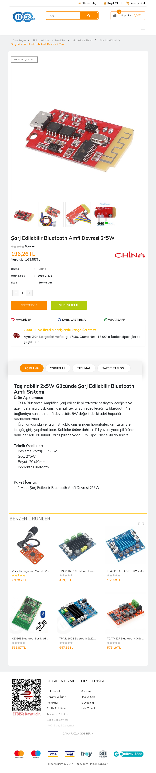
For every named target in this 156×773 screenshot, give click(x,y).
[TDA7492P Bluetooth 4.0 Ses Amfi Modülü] (125, 613)
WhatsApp (116, 319)
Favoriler (23, 319)
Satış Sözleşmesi (57, 719)
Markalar (86, 691)
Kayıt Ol (112, 3)
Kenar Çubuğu (25, 59)
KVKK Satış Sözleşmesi (61, 725)
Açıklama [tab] (32, 368)
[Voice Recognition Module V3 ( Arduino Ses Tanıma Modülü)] (30, 545)
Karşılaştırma (73, 319)
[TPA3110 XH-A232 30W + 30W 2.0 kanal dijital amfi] (125, 545)
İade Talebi (88, 708)
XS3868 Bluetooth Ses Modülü (30, 638)
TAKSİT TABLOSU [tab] (114, 368)
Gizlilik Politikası (56, 708)
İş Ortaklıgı (87, 702)
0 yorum (31, 246)
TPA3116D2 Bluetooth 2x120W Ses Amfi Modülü (89, 638)
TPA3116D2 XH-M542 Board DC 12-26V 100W (88, 571)
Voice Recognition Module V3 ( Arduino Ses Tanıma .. (45, 571)
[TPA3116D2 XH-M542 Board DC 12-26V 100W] (78, 545)
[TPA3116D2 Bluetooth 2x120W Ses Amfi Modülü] (78, 613)
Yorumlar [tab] (57, 368)
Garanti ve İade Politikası (56, 699)
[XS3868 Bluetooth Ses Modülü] (30, 613)
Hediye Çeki (88, 697)
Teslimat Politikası (58, 714)
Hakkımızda (54, 691)
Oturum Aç (89, 3)
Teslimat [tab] (84, 368)
